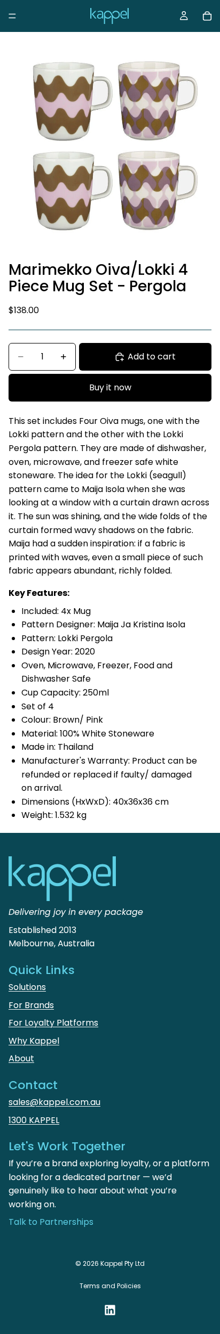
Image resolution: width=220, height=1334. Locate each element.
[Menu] (12, 16)
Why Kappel (34, 1041)
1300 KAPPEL (34, 1120)
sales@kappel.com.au (54, 1102)
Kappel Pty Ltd (122, 1263)
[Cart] (207, 16)
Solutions (27, 987)
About (21, 1058)
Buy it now (110, 387)
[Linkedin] (110, 1310)
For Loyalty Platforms (53, 1023)
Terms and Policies (110, 1285)
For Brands (31, 1005)
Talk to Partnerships (51, 1222)
